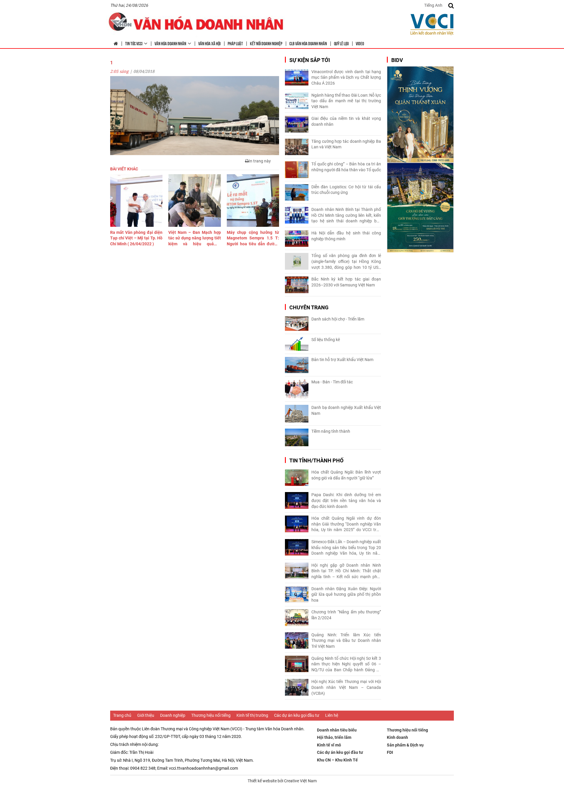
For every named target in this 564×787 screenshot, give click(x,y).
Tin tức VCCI (133, 43)
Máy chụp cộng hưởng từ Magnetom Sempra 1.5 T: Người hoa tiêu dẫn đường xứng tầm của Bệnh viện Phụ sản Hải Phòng (253, 238)
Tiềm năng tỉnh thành (330, 431)
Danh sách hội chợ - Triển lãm (337, 319)
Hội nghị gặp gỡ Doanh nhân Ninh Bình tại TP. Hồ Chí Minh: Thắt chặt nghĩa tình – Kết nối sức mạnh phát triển (346, 571)
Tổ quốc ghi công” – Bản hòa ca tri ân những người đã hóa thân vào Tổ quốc (346, 167)
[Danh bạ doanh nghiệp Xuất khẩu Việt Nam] (296, 413)
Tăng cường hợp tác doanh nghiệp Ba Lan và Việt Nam (346, 144)
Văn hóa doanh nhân (170, 43)
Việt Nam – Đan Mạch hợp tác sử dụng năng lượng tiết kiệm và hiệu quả (194, 238)
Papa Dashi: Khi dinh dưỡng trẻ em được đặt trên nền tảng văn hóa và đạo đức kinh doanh (346, 500)
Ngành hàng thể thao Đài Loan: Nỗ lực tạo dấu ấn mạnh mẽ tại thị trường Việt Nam (346, 101)
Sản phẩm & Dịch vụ (405, 745)
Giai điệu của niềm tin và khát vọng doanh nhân (346, 121)
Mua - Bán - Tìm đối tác (332, 382)
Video (360, 43)
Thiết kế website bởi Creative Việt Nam (282, 780)
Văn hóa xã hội (209, 43)
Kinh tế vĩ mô (329, 745)
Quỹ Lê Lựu (341, 43)
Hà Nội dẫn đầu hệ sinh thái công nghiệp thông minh (346, 236)
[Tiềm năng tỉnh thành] (296, 437)
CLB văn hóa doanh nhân (308, 43)
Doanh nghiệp (172, 715)
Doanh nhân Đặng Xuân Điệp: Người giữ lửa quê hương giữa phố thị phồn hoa (346, 594)
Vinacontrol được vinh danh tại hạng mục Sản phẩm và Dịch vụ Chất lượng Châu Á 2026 (346, 77)
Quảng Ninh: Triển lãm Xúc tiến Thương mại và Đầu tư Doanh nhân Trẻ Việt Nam (346, 640)
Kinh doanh (397, 737)
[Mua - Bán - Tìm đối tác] (296, 389)
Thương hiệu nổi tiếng (211, 715)
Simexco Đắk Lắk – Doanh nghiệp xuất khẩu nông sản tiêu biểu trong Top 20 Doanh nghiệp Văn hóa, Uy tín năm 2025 (346, 547)
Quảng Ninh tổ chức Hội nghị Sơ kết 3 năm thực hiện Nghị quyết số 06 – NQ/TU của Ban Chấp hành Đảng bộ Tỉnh (346, 664)
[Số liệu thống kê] (296, 344)
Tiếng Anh (433, 5)
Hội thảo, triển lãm (334, 737)
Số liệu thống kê (325, 339)
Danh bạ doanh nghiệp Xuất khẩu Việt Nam (346, 410)
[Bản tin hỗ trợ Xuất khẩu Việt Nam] (296, 365)
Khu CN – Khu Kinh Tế (337, 760)
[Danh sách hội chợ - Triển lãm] (296, 323)
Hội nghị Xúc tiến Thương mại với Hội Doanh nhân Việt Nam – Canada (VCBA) (346, 687)
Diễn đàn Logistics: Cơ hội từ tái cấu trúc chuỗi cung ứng (346, 189)
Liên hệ (331, 715)
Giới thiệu (145, 715)
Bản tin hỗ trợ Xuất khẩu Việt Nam (342, 359)
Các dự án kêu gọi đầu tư (296, 715)
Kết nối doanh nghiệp (266, 43)
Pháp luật (235, 43)
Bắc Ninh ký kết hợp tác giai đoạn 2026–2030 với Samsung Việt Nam (346, 282)
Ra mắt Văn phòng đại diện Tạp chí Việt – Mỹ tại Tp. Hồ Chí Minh (136, 238)
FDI (390, 752)
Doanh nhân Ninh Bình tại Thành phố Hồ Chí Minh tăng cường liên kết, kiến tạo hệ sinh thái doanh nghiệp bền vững (346, 215)
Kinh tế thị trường (252, 715)
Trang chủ (122, 715)
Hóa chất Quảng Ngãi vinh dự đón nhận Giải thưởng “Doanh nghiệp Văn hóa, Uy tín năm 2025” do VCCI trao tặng (346, 524)
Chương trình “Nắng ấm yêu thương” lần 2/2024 (346, 615)
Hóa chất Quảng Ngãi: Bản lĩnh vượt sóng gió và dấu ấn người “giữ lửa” (346, 475)
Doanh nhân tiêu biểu (337, 730)
